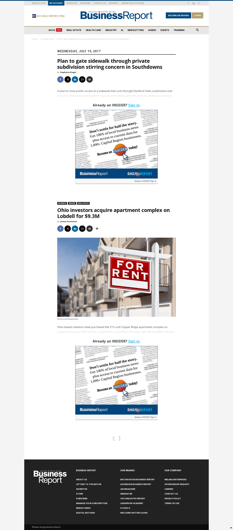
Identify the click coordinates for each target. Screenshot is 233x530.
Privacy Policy (173, 498)
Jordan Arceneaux (68, 221)
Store (79, 493)
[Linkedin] (193, 3)
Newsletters (136, 30)
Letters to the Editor (88, 484)
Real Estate (74, 30)
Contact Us (99, 3)
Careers (169, 489)
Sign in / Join (38, 3)
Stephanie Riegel (68, 72)
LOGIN (197, 15)
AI (122, 30)
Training (179, 30)
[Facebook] (188, 3)
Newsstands (83, 508)
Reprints (113, 3)
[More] (97, 228)
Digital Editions (85, 512)
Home (34, 39)
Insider (72, 203)
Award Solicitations (132, 3)
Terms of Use (172, 503)
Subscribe (85, 3)
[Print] (89, 79)
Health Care (93, 30)
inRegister (126, 493)
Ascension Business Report (135, 484)
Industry (110, 30)
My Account (56, 3)
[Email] (82, 79)
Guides (152, 30)
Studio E (125, 508)
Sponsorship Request (177, 484)
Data (55, 30)
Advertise (71, 3)
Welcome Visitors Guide (134, 512)
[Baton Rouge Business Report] (116, 16)
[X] (198, 3)
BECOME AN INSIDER (178, 15)
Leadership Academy (131, 503)
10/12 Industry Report (132, 498)
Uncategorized (47, 39)
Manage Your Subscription (91, 503)
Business (62, 203)
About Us (81, 479)
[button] (197, 30)
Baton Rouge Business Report (137, 479)
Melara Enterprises (176, 479)
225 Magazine (127, 489)
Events (165, 30)
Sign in (133, 105)
